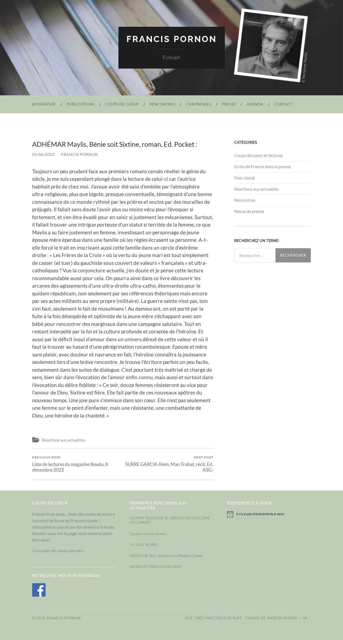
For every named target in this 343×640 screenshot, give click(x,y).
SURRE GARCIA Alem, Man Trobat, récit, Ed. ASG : (169, 463)
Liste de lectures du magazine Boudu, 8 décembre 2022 (70, 463)
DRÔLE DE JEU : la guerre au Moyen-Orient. (166, 555)
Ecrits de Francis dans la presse (262, 166)
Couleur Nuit (228, 618)
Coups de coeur (122, 104)
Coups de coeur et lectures (258, 155)
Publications (81, 104)
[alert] (269, 514)
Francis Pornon (171, 39)
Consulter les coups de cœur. (58, 550)
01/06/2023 (43, 154)
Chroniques (198, 104)
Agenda (255, 104)
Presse (229, 104)
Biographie (44, 104)
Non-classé (244, 177)
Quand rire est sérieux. (148, 533)
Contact (283, 104)
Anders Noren (282, 618)
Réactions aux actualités (63, 440)
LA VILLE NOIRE (143, 544)
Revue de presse (249, 211)
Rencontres (162, 104)
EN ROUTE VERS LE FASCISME (155, 566)
